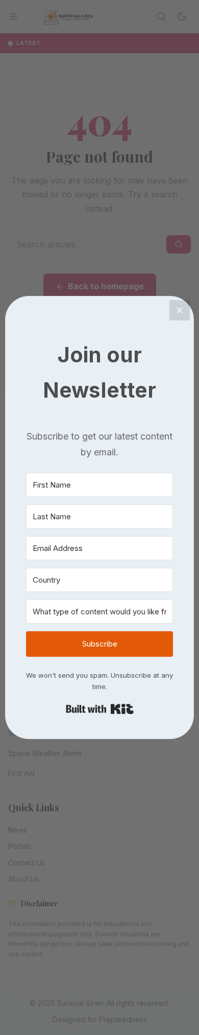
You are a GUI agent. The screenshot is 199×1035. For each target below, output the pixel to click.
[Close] (179, 310)
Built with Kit (100, 709)
